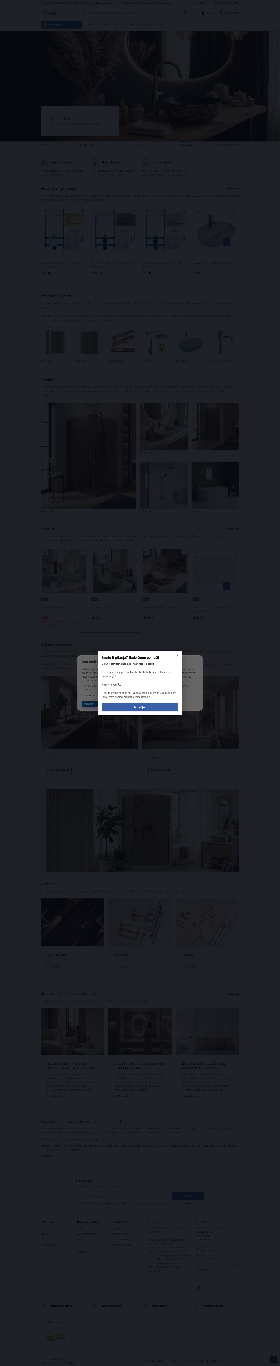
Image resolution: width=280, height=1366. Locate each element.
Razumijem (140, 707)
